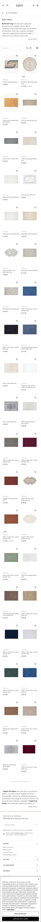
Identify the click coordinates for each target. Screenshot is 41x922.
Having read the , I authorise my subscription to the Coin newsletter (19, 834)
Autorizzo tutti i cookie (20, 919)
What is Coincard (8, 847)
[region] (20, 899)
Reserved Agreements (9, 855)
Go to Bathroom (11, 13)
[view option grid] (37, 48)
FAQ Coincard (7, 849)
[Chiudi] (38, 879)
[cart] (37, 5)
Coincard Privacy (8, 852)
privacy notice (19, 833)
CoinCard (6, 843)
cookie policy (10, 909)
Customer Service (8, 865)
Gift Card (6, 859)
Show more (32, 39)
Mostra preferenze (20, 913)
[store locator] (33, 5)
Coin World (6, 871)
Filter (27, 48)
